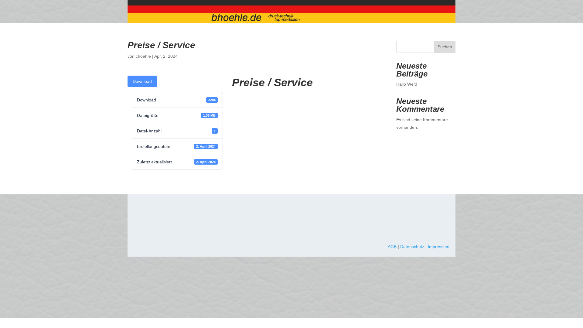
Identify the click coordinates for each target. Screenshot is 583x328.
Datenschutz (412, 246)
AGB (392, 246)
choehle (143, 56)
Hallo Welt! (406, 84)
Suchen (445, 46)
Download (142, 81)
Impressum (438, 246)
